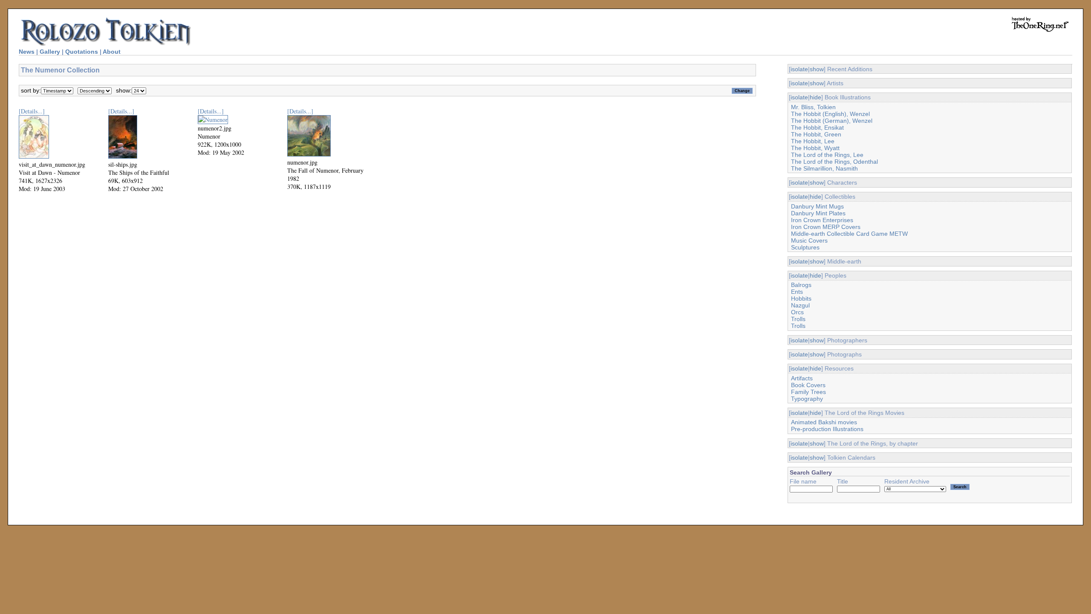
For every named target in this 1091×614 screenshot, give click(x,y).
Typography (807, 398)
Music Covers (809, 240)
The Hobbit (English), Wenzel (830, 113)
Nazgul (800, 305)
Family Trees (808, 391)
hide (815, 97)
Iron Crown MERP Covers (825, 226)
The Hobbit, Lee (812, 141)
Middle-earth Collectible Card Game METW (849, 233)
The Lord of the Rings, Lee (827, 154)
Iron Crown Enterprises (822, 220)
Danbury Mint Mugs (817, 206)
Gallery (50, 51)
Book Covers (808, 385)
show (817, 69)
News (27, 51)
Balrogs (801, 284)
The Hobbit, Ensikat (817, 127)
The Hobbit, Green (816, 134)
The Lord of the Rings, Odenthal (834, 161)
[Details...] (32, 111)
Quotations (81, 51)
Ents (797, 291)
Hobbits (801, 298)
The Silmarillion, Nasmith (824, 168)
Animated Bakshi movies (824, 422)
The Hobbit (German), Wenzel (831, 120)
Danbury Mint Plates (818, 213)
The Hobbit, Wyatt (815, 148)
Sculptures (805, 247)
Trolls (798, 319)
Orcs (797, 312)
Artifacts (802, 378)
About (112, 51)
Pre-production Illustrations (827, 429)
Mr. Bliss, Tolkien (813, 107)
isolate (799, 69)
